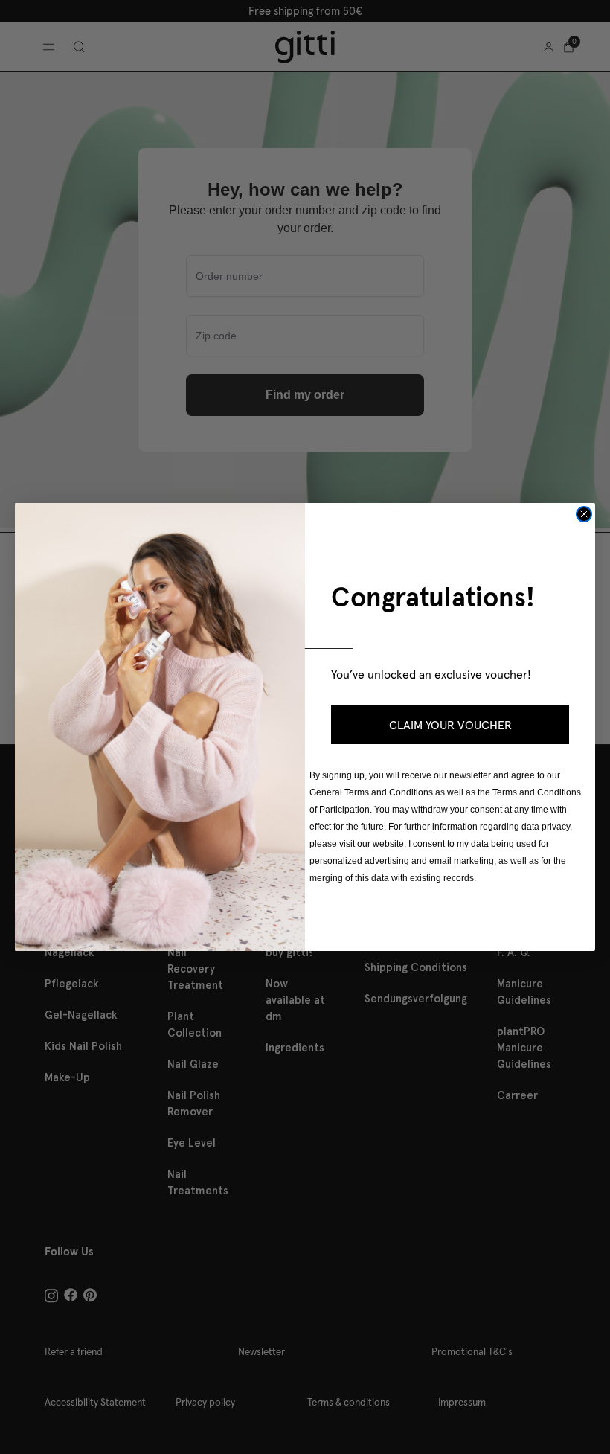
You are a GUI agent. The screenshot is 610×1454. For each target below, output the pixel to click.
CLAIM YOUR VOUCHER (450, 724)
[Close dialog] (584, 514)
